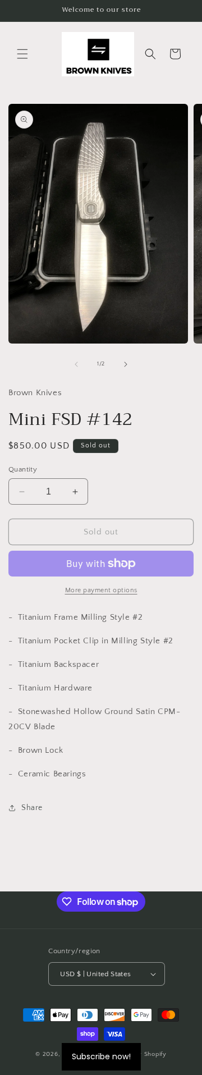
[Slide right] (125, 364)
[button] (22, 54)
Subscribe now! (101, 1056)
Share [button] (32, 807)
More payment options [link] (101, 590)
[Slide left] (76, 364)
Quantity (22, 469)
